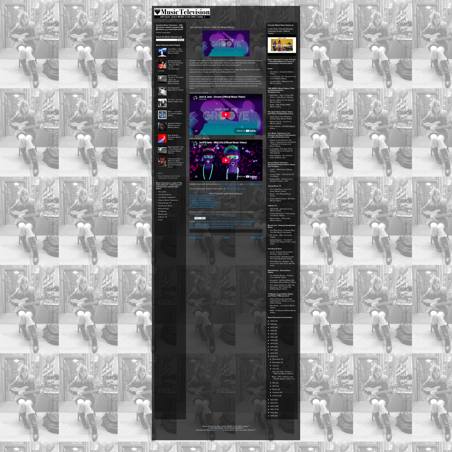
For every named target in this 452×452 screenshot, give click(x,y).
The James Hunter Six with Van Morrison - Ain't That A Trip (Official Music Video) (282, 287)
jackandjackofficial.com (229, 184)
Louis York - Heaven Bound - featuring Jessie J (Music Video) (280, 31)
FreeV (160, 220)
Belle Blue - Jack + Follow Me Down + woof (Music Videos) (281, 96)
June (274, 369)
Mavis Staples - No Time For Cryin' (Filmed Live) (281, 157)
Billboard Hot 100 (229, 221)
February (276, 392)
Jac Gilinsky (249, 221)
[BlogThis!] (198, 218)
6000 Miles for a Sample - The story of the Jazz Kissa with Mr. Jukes (282, 263)
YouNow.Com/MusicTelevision (202, 207)
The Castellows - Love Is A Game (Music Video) (280, 190)
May (274, 383)
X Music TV (162, 217)
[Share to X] (200, 218)
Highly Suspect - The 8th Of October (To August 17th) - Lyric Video (283, 242)
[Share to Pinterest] (204, 218)
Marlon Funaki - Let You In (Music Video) (280, 122)
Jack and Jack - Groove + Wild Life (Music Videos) (282, 373)
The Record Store (165, 206)
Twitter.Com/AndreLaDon (235, 189)
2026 (272, 321)
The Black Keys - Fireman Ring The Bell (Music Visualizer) (282, 231)
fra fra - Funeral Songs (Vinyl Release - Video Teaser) (281, 253)
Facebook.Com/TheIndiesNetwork (212, 214)
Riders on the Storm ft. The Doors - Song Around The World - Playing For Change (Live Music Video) (283, 143)
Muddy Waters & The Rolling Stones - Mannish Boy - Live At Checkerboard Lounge (170, 66)
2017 (272, 350)
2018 (272, 347)
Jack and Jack (200, 224)
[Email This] (195, 218)
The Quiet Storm (164, 194)
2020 (272, 340)
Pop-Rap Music (219, 227)
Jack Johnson (212, 224)
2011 (272, 409)
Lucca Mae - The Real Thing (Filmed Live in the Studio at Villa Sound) (281, 151)
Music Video (247, 224)
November (276, 362)
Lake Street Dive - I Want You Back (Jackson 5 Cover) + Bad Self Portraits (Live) (176, 163)
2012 (272, 406)
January (275, 396)
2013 (272, 403)
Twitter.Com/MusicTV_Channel (202, 200)
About (160, 173)
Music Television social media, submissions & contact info (169, 177)
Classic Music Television (168, 200)
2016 (272, 353)
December (276, 359)
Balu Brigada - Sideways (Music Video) (174, 137)
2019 (272, 343)
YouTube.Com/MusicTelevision (202, 198)
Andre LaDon (216, 221)
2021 (272, 337)
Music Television (226, 224)
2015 (272, 356)
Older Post (256, 237)
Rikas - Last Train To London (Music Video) (175, 113)
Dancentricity (163, 209)
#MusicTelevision (203, 221)
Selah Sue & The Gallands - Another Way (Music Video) (281, 118)
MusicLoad (162, 214)
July (274, 365)
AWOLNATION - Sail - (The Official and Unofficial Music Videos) (175, 150)
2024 (272, 327)
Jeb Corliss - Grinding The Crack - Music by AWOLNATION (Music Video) (175, 79)
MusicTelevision (196, 227)
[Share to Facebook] (202, 218)
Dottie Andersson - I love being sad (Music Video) (282, 214)
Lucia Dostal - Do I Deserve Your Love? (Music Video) (283, 77)
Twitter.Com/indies (230, 214)
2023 (272, 331)
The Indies (162, 192)
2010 (272, 412)
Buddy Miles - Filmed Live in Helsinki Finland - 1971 (281, 180)
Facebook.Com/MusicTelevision (202, 196)
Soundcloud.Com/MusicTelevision (203, 205)
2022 (272, 334)
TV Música (162, 211)
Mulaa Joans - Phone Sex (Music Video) (280, 219)
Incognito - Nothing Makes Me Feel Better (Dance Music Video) (283, 281)
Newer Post (196, 237)
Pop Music (208, 227)
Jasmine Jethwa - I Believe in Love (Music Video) (175, 125)
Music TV (237, 224)
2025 (272, 324)
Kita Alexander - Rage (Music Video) (175, 89)
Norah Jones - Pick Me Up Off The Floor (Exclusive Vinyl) (282, 258)
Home (226, 237)
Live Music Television (167, 197)
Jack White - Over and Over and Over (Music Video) (175, 51)
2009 (272, 416)
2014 (272, 400)
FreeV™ (219, 430)
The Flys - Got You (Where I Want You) (175, 101)
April (274, 386)
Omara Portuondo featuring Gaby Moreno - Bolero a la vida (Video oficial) (282, 301)
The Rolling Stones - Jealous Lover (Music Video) (281, 276)
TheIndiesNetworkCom (196, 214)
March (275, 389)
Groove (240, 221)
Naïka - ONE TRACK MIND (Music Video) (280, 106)
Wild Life (229, 227)
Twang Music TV (164, 203)
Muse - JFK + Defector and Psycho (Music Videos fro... (284, 378)
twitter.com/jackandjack (252, 184)
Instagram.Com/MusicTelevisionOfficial (205, 203)
